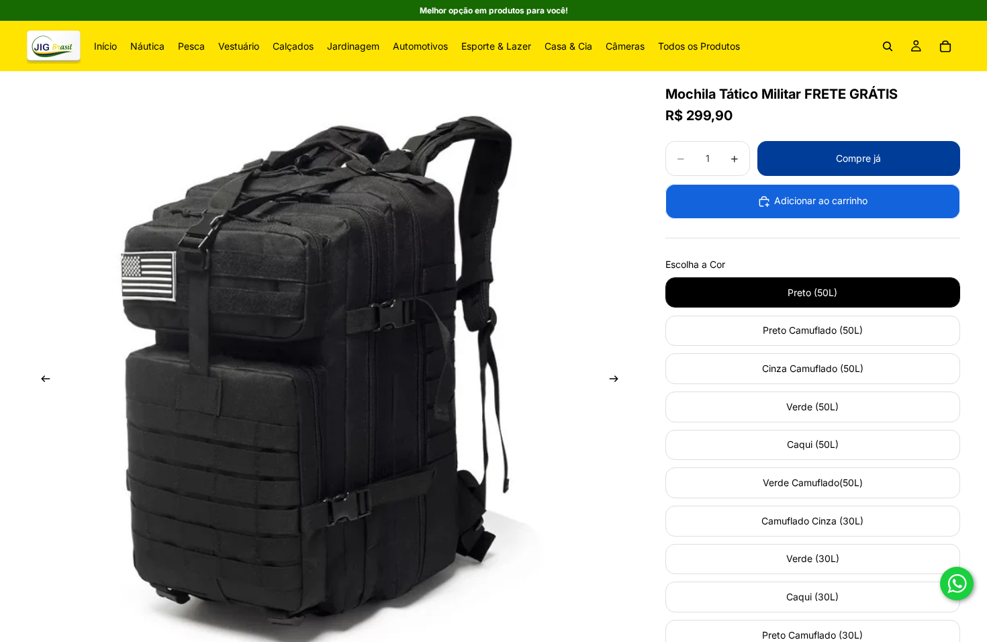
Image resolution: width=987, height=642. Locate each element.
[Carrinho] (945, 46)
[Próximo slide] (618, 381)
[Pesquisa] (887, 46)
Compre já (858, 158)
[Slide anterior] (41, 381)
